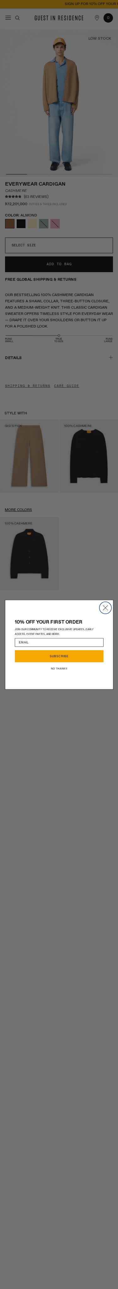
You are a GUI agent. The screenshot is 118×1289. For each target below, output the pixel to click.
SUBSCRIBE (58, 656)
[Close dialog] (105, 608)
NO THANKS (59, 668)
